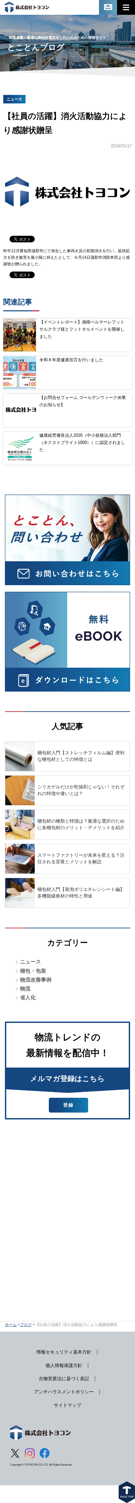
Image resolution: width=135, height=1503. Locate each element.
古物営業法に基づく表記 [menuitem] (64, 1378)
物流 (25, 988)
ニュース (30, 961)
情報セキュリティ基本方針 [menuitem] (63, 1352)
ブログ (26, 1324)
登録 (68, 1105)
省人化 (28, 997)
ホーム (11, 1324)
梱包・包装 (33, 971)
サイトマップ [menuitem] (67, 1405)
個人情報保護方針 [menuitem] (64, 1365)
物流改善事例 (35, 980)
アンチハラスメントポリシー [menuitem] (64, 1391)
